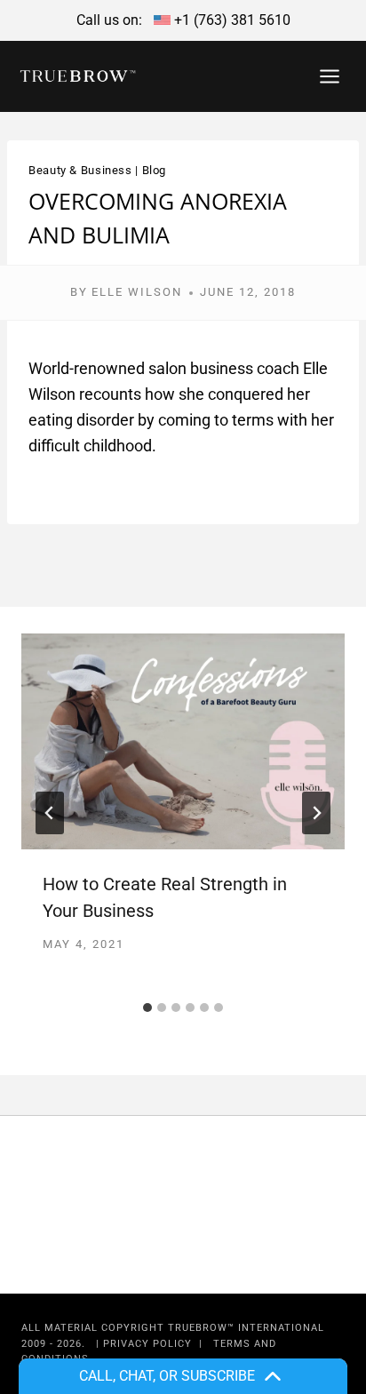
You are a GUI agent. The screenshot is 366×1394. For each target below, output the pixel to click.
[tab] (147, 1007)
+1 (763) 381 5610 (232, 20)
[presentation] (183, 741)
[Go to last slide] (50, 813)
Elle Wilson (137, 292)
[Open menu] (329, 76)
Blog (154, 170)
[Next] (316, 813)
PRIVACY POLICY (147, 1344)
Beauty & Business (80, 170)
